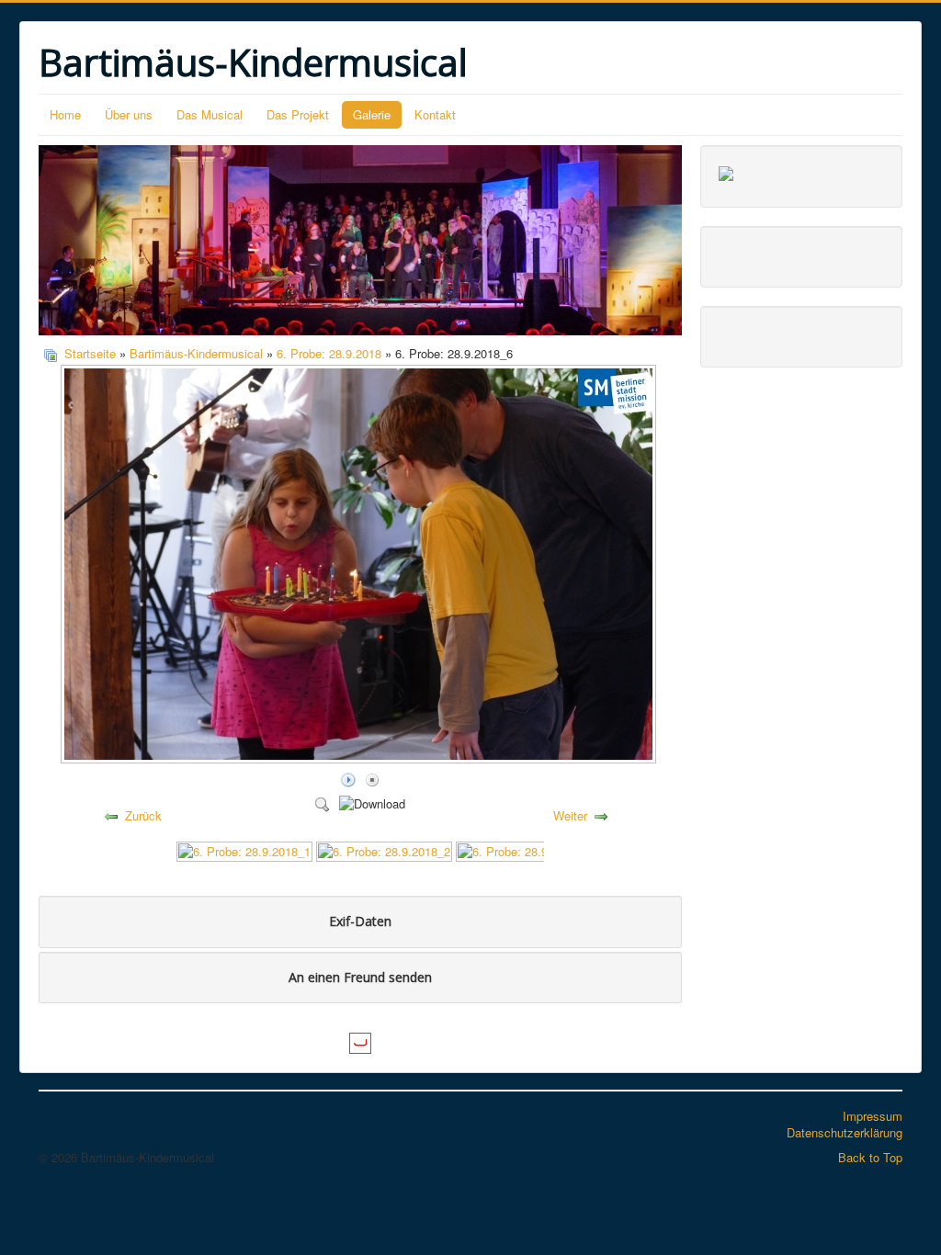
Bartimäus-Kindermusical (196, 353)
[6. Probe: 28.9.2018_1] (244, 849)
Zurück (143, 815)
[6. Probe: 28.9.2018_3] (524, 849)
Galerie (372, 114)
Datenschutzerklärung (844, 1132)
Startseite (90, 353)
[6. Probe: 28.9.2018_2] (384, 849)
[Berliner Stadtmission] (726, 171)
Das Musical (209, 114)
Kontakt (435, 114)
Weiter (570, 815)
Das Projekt (297, 114)
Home (65, 114)
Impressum (872, 1116)
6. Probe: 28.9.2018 (329, 353)
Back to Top (870, 1157)
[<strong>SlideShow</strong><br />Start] (348, 778)
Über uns (129, 114)
